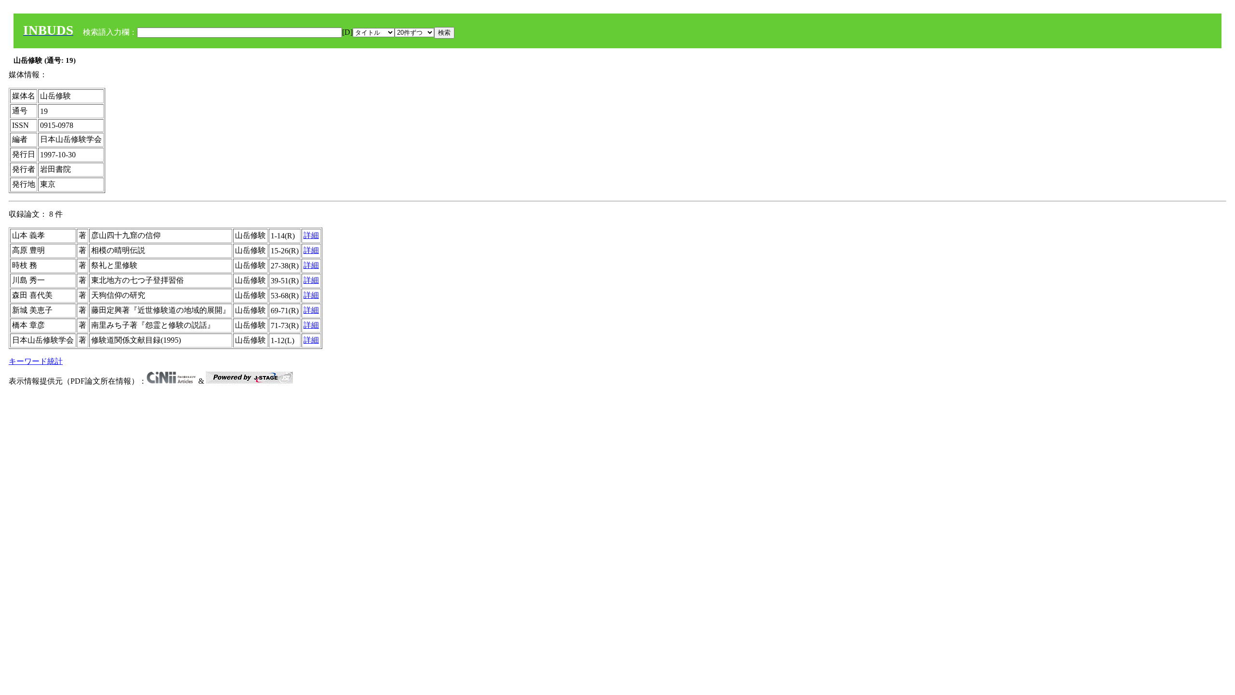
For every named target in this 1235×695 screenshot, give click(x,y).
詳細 (311, 235)
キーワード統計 (36, 361)
